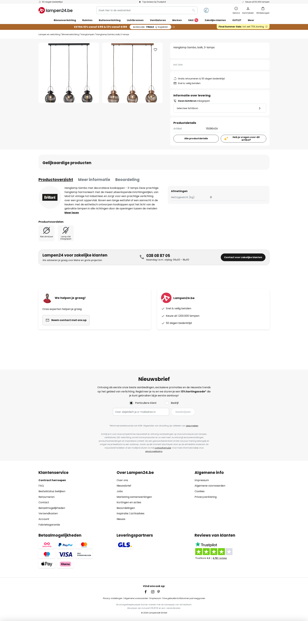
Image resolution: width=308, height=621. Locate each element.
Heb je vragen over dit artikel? (246, 138)
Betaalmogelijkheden (51, 508)
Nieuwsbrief (124, 486)
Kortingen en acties (129, 502)
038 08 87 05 (158, 255)
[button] (155, 50)
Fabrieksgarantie (49, 525)
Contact (43, 502)
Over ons (122, 480)
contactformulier (163, 447)
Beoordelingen (126, 508)
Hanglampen (87, 34)
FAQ (41, 486)
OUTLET (236, 20)
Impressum (202, 480)
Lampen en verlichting (49, 34)
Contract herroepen (52, 480)
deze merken (192, 425)
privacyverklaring (153, 451)
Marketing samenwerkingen (134, 497)
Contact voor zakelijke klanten (243, 257)
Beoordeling (127, 179)
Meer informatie (94, 179)
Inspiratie (122, 513)
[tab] (55, 180)
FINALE (150, 27)
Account (43, 519)
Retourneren (46, 497)
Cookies (200, 491)
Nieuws (121, 519)
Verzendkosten (48, 513)
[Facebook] (148, 591)
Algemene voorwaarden (210, 486)
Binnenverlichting (70, 34)
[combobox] (147, 10)
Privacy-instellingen (112, 598)
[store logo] (55, 10)
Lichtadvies (137, 513)
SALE (191, 20)
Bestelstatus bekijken (51, 491)
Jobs (120, 491)
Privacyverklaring (206, 497)
